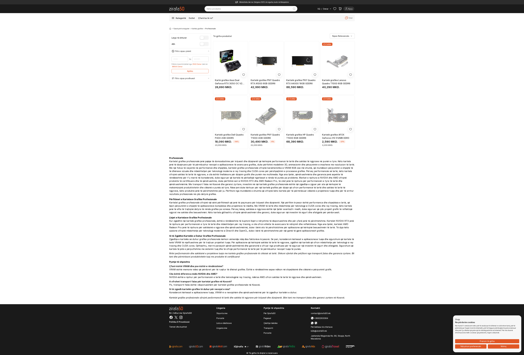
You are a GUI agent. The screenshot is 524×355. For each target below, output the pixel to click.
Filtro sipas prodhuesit (185, 78)
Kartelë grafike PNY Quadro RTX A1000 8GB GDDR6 (265, 82)
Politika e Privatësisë (179, 322)
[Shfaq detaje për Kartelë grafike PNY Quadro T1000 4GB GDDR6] (266, 116)
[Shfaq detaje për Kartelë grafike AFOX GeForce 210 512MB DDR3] (337, 116)
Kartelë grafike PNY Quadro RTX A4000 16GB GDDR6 (300, 82)
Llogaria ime (221, 328)
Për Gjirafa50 (270, 313)
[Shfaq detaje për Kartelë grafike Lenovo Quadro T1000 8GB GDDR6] (337, 61)
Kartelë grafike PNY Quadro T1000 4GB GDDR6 (265, 136)
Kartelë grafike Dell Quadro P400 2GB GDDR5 (229, 136)
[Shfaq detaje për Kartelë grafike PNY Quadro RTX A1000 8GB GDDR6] (266, 61)
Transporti (268, 328)
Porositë (220, 318)
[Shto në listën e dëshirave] (243, 74)
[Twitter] (176, 317)
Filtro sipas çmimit (183, 51)
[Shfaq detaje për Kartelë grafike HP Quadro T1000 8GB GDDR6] (301, 116)
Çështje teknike (270, 323)
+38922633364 (321, 318)
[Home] (170, 28)
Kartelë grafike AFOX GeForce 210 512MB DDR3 (335, 136)
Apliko (190, 71)
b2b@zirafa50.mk (319, 331)
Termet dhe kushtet (178, 327)
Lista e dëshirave (224, 323)
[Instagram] (181, 317)
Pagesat (267, 318)
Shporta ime (221, 313)
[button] (457, 319)
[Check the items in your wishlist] (334, 9)
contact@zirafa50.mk (321, 313)
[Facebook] (171, 317)
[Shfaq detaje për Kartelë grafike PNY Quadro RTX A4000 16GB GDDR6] (301, 61)
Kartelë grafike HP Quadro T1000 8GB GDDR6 (300, 136)
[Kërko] (294, 8)
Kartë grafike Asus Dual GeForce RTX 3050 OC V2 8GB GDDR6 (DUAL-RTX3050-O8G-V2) (228, 82)
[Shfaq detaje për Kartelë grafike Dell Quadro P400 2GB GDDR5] (230, 116)
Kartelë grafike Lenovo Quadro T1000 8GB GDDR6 (336, 82)
